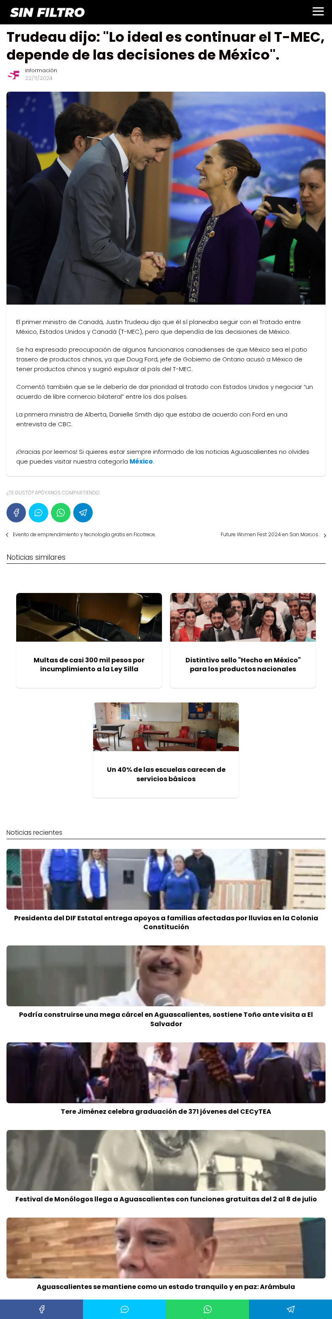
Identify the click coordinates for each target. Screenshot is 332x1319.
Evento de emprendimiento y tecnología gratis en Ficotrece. (84, 534)
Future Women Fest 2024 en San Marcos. (270, 534)
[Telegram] (83, 512)
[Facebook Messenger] (38, 512)
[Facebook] (16, 512)
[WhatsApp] (60, 512)
